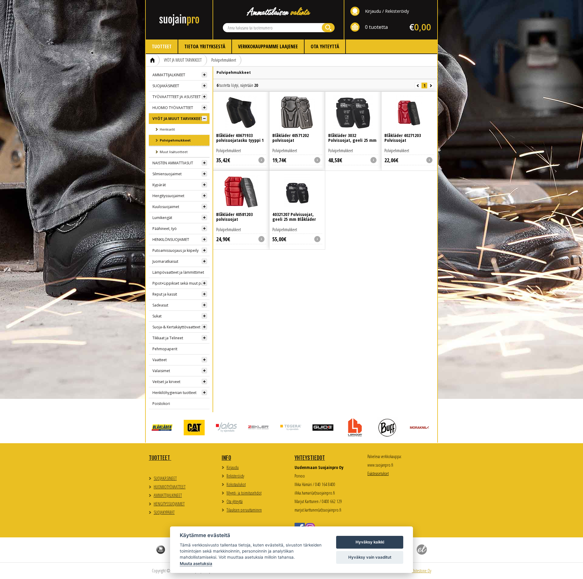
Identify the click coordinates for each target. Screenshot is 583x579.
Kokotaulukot (236, 484)
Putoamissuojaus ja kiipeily (175, 250)
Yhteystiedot (310, 457)
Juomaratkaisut (165, 261)
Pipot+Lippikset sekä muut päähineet (181, 283)
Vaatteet (159, 359)
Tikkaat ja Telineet (167, 338)
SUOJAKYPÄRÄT (164, 512)
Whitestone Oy (420, 571)
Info (226, 457)
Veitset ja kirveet (166, 381)
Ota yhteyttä (325, 46)
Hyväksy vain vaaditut (369, 557)
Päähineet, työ (164, 228)
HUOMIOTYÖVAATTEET (170, 487)
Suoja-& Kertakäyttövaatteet (176, 327)
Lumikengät (162, 217)
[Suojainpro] (179, 19)
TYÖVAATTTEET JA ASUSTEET (176, 96)
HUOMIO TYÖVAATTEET (172, 107)
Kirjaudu (373, 11)
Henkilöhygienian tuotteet (174, 392)
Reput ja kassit (164, 294)
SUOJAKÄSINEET (165, 85)
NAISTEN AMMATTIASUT (172, 163)
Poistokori (161, 403)
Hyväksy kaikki (370, 542)
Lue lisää (241, 122)
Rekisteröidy (397, 11)
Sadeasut (160, 305)
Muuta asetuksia (196, 563)
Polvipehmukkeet (223, 60)
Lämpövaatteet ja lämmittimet (178, 272)
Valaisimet (161, 370)
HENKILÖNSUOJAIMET (170, 239)
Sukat (157, 316)
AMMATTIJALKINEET (168, 74)
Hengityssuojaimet (168, 195)
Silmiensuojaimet (167, 173)
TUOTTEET (160, 457)
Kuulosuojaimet (165, 206)
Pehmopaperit (164, 348)
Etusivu (153, 60)
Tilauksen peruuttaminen (244, 510)
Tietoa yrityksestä (204, 46)
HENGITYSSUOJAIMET (169, 504)
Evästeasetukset (378, 473)
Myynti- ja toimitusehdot (244, 493)
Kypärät (159, 184)
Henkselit (167, 129)
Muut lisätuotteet (174, 151)
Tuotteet (162, 46)
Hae (328, 27)
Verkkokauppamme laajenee (268, 46)
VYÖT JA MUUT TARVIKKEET (183, 60)
